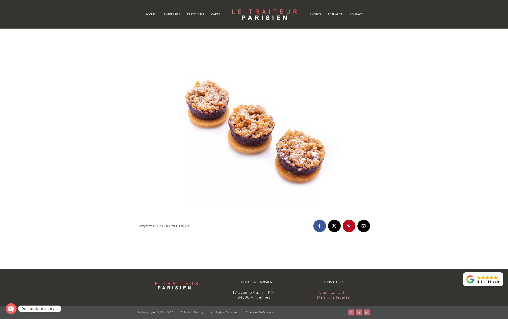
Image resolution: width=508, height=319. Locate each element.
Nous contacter (333, 292)
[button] (483, 279)
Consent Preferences (260, 312)
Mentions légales (333, 297)
